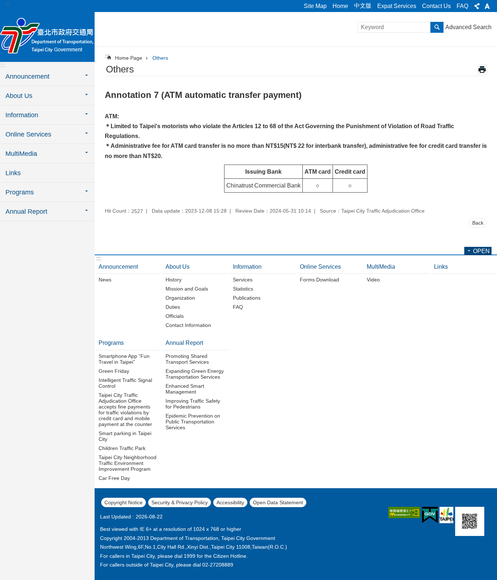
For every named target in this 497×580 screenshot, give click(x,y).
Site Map (315, 6)
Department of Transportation (47, 36)
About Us (178, 267)
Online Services (320, 267)
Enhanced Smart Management (185, 389)
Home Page (128, 58)
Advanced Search (468, 27)
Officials (175, 316)
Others (160, 58)
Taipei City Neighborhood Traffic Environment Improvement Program (127, 463)
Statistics (243, 289)
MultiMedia (381, 267)
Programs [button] (19, 192)
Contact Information (188, 325)
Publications (247, 298)
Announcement (118, 267)
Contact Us (436, 6)
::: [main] (107, 56)
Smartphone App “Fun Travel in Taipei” (124, 359)
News (105, 280)
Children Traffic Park (122, 448)
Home (340, 6)
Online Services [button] (28, 134)
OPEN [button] (481, 251)
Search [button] (437, 27)
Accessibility (230, 502)
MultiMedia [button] (21, 153)
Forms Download (319, 280)
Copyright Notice (123, 502)
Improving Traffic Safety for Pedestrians (193, 404)
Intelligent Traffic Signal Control (125, 383)
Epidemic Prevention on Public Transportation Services (193, 421)
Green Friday (114, 371)
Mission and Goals (187, 289)
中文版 (362, 6)
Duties (173, 307)
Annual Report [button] (26, 211)
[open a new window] (404, 512)
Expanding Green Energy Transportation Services (195, 374)
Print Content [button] (482, 69)
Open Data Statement (278, 502)
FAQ (462, 6)
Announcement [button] (27, 76)
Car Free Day (114, 478)
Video (373, 280)
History (174, 280)
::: (7, 4)
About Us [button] (18, 95)
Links (13, 173)
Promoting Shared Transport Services (187, 359)
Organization (180, 298)
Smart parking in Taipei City (125, 436)
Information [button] (21, 115)
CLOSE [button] (477, 6)
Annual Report (184, 343)
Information (247, 267)
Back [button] (478, 223)
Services (243, 280)
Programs (111, 343)
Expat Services (396, 6)
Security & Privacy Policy (179, 502)
